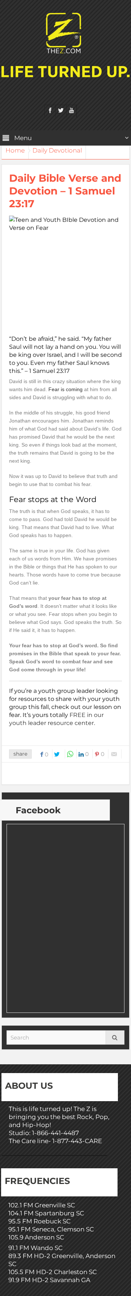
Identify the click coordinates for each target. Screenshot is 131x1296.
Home (15, 150)
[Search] (115, 1037)
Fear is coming (65, 389)
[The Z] (65, 32)
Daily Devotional (57, 150)
